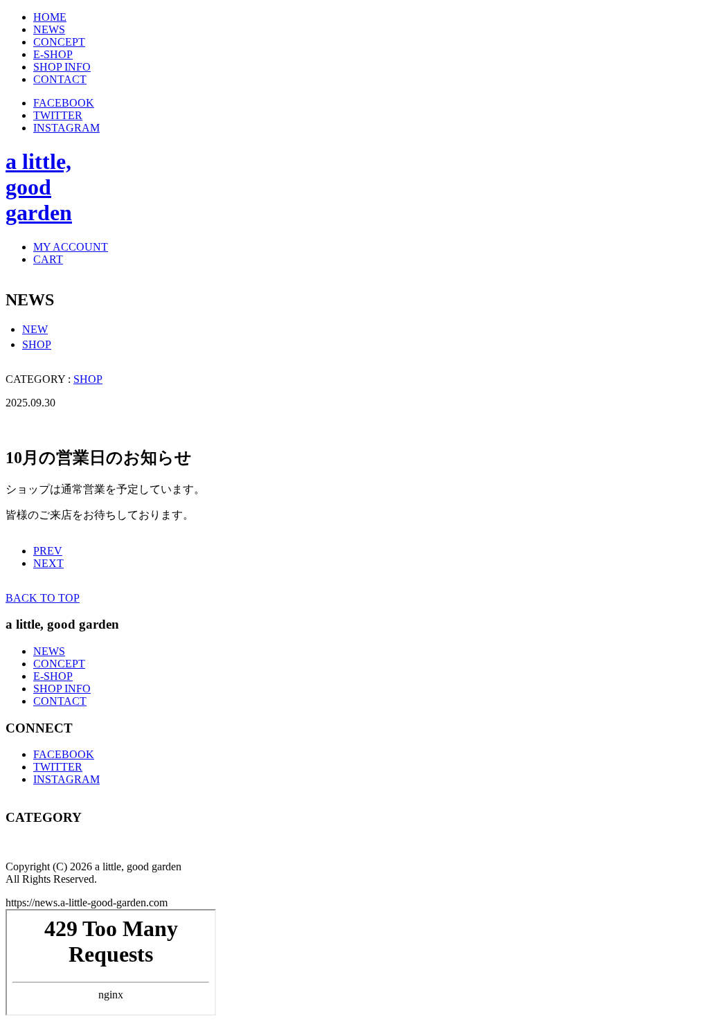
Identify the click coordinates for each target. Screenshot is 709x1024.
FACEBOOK (63, 103)
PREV (47, 551)
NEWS (49, 651)
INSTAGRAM (66, 128)
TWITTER (57, 115)
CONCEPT (59, 664)
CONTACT (60, 701)
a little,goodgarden (39, 187)
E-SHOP (53, 676)
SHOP (36, 344)
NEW (35, 329)
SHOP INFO (62, 688)
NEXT (48, 563)
